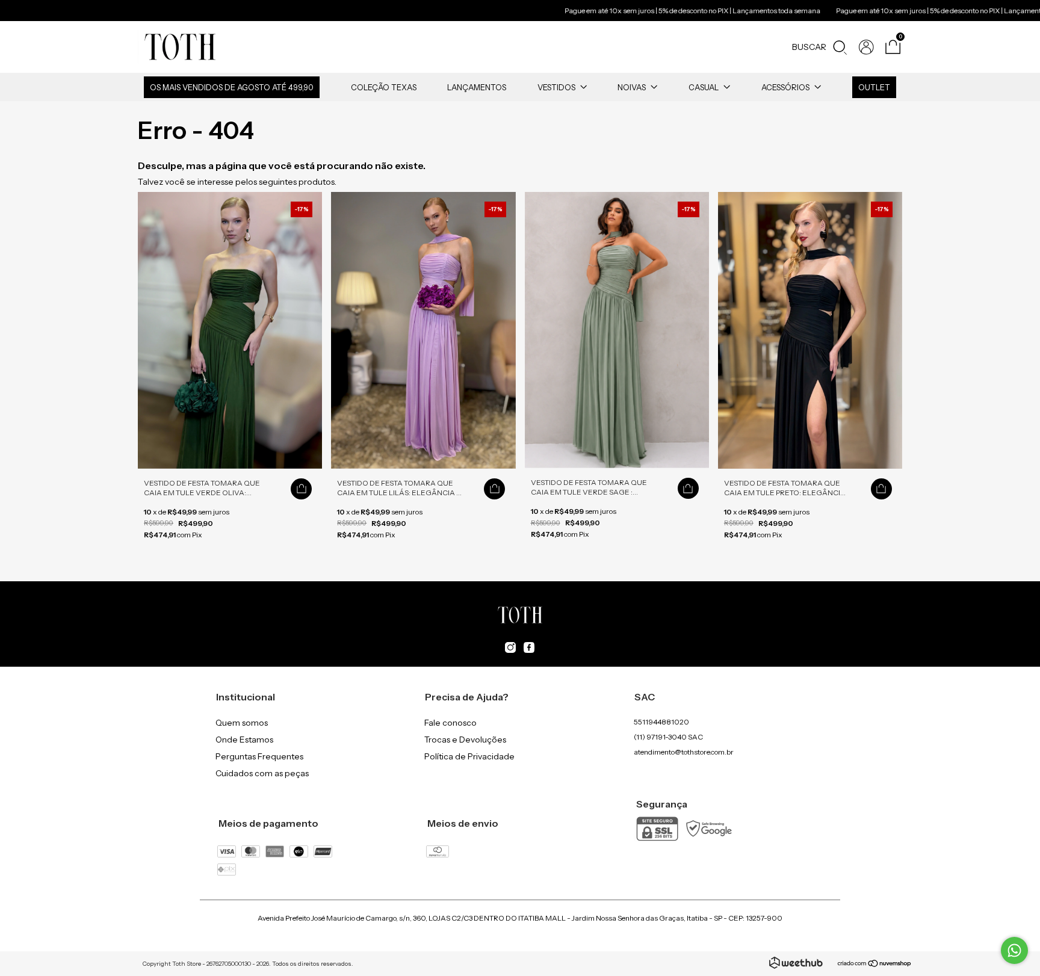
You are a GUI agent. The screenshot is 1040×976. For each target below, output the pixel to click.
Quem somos (241, 722)
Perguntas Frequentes (259, 756)
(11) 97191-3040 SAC (668, 736)
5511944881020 (661, 721)
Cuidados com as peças (262, 773)
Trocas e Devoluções (465, 739)
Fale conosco (450, 722)
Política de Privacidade (469, 756)
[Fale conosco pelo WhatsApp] (1014, 950)
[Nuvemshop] (874, 964)
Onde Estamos (244, 739)
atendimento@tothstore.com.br (684, 751)
